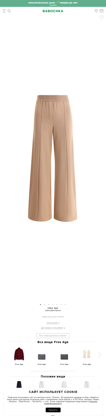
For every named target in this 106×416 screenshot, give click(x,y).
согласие (77, 397)
